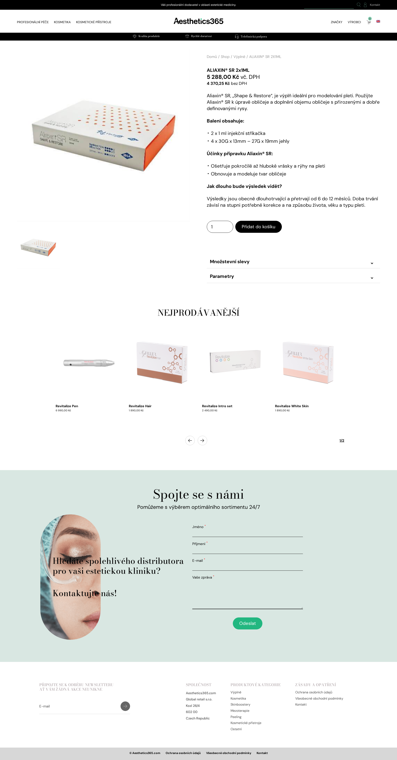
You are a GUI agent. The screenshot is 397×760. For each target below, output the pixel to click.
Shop (225, 56)
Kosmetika (62, 22)
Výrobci (354, 22)
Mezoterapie (240, 710)
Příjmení (200, 543)
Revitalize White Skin (292, 406)
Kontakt (375, 5)
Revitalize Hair (140, 406)
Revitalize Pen (67, 406)
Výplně (239, 56)
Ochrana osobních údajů (313, 692)
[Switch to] (378, 21)
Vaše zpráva (203, 577)
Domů (212, 56)
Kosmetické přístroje (93, 22)
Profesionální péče (33, 22)
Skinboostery (240, 704)
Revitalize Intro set (217, 406)
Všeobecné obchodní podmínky (319, 698)
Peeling (236, 717)
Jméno (199, 527)
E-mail (198, 560)
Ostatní (236, 729)
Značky (336, 22)
